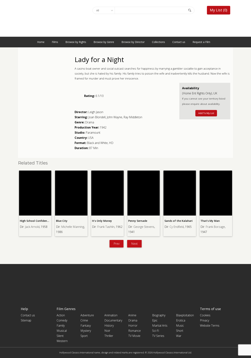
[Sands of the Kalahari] (180, 193)
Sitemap (26, 320)
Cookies (205, 315)
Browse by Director (133, 42)
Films (55, 42)
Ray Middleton (132, 117)
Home (40, 42)
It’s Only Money (102, 221)
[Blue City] (71, 193)
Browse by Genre (104, 42)
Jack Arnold (32, 227)
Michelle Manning (72, 227)
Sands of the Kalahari (178, 221)
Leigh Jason (95, 112)
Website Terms (209, 325)
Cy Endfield (177, 227)
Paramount (93, 133)
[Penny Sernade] (143, 193)
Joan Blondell (96, 117)
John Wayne (114, 117)
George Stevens (143, 227)
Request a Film (201, 42)
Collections (158, 42)
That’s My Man (210, 221)
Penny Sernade (137, 221)
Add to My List (206, 113)
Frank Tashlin (105, 227)
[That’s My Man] (216, 193)
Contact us (178, 42)
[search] (189, 10)
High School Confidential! (36, 221)
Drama (89, 122)
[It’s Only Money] (107, 193)
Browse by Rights (75, 42)
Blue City (61, 221)
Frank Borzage (215, 227)
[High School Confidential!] (35, 193)
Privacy (204, 320)
